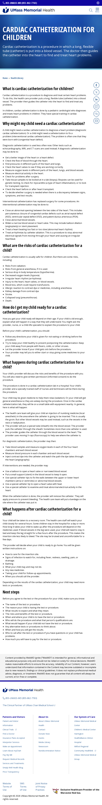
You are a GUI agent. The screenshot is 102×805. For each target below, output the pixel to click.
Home (5, 78)
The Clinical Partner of (29, 705)
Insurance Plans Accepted (14, 738)
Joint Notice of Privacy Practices (41, 786)
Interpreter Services (11, 742)
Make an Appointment (12, 746)
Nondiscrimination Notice (49, 750)
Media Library (44, 742)
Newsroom (43, 746)
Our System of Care (84, 716)
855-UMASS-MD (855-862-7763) (21, 2)
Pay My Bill (7, 755)
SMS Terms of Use (23, 786)
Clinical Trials (10, 729)
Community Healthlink (83, 750)
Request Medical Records (13, 759)
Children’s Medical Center (85, 729)
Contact (42, 729)
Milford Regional (81, 746)
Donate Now (44, 734)
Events (41, 738)
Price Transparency (11, 772)
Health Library (17, 78)
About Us (43, 716)
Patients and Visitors (14, 716)
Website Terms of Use (7, 786)
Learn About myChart (12, 750)
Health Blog (13, 767)
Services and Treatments (13, 763)
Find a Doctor (8, 734)
